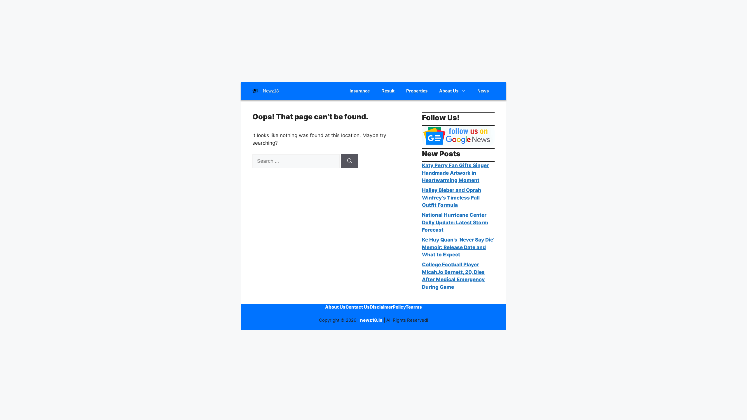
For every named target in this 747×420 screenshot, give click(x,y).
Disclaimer (381, 307)
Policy (399, 307)
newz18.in (371, 320)
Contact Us (357, 307)
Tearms (414, 307)
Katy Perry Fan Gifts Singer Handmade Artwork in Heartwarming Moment (455, 172)
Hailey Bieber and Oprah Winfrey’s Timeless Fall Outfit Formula (451, 197)
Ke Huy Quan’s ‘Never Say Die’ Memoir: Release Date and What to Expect (458, 247)
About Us (448, 90)
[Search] (349, 161)
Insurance (360, 90)
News (483, 90)
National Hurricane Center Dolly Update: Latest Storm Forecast (455, 222)
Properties (416, 90)
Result (388, 90)
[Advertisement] (373, 41)
